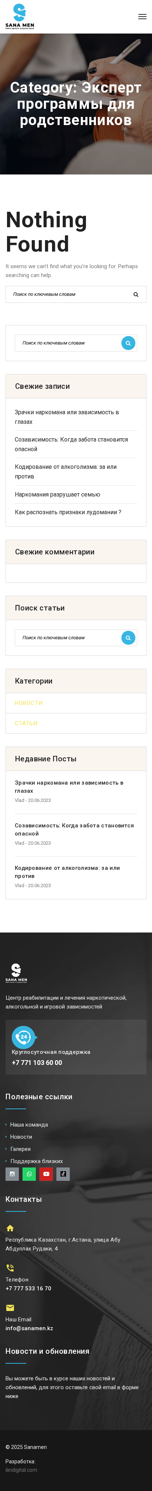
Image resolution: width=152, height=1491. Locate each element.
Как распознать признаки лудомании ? (68, 512)
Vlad (19, 800)
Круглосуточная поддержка (51, 1052)
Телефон (17, 1279)
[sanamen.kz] (20, 17)
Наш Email (19, 1319)
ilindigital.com (21, 1470)
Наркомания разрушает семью (57, 494)
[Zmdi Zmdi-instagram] (12, 1174)
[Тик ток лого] (63, 1174)
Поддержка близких (36, 1161)
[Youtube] (46, 1174)
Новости (29, 703)
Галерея (20, 1149)
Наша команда (29, 1124)
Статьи (26, 723)
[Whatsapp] (29, 1174)
